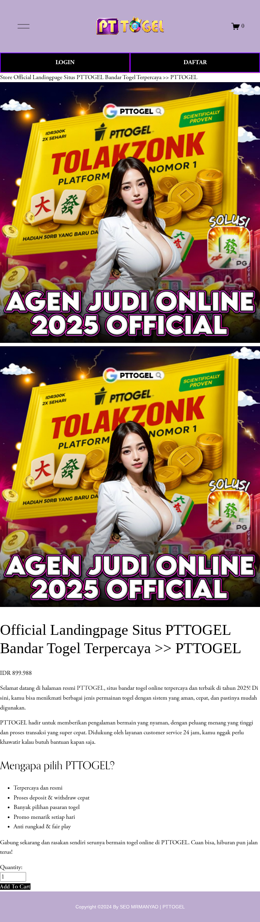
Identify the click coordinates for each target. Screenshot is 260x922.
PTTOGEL (90, 688)
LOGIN (65, 62)
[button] (15, 886)
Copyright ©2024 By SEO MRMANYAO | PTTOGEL (130, 906)
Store (6, 77)
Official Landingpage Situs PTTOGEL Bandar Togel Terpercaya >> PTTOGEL (105, 77)
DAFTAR (195, 62)
